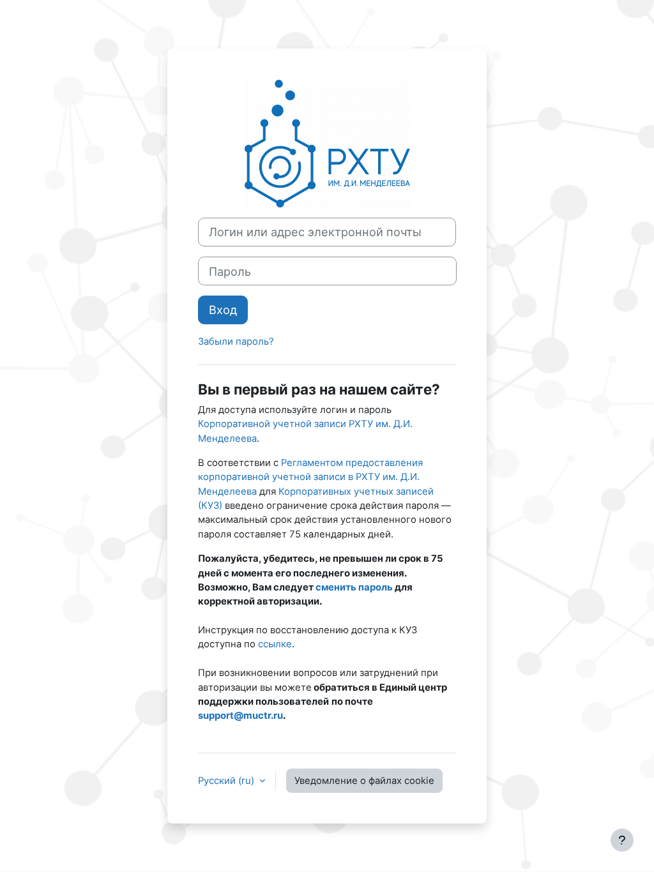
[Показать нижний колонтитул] (622, 840)
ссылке (275, 644)
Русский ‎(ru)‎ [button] (227, 780)
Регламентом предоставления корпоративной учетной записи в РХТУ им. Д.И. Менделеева (310, 477)
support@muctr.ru (240, 715)
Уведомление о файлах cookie (364, 780)
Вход (223, 310)
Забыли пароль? (236, 341)
